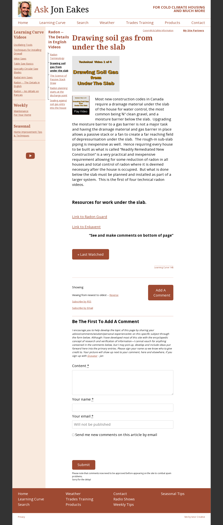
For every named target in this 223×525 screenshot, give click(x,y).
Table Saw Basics (23, 63)
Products (172, 22)
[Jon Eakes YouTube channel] (30, 155)
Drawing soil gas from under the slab (59, 67)
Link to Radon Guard (89, 216)
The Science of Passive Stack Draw (58, 79)
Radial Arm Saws (23, 77)
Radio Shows (124, 499)
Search (83, 22)
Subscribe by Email (82, 308)
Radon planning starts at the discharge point (58, 91)
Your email (82, 416)
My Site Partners (193, 30)
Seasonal (22, 126)
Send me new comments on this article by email (116, 434)
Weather (107, 22)
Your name (83, 399)
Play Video (80, 111)
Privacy (21, 516)
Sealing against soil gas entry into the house (58, 104)
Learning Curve (52, 22)
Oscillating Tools (23, 44)
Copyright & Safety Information (158, 30)
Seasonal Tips (172, 493)
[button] (81, 105)
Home (23, 22)
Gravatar (92, 355)
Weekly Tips (123, 504)
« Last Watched (91, 254)
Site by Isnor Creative (194, 516)
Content (80, 365)
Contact (198, 22)
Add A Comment (161, 293)
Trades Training (139, 22)
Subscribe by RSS (81, 301)
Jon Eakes (61, 9)
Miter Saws (20, 58)
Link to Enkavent (86, 226)
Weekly (21, 105)
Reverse (113, 295)
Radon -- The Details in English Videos (58, 39)
